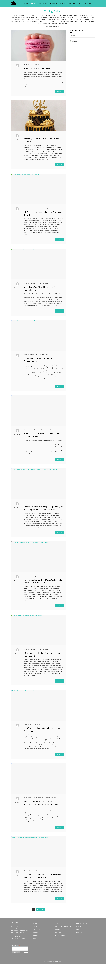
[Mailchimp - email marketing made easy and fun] (26, 952)
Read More (59, 91)
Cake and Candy (44, 134)
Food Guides (34, 134)
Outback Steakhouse (55, 502)
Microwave (47, 797)
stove (55, 797)
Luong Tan (18, 287)
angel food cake (37, 576)
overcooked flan (40, 429)
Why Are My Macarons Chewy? (38, 68)
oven (52, 797)
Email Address (16, 945)
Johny (18, 69)
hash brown (41, 797)
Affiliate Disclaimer (59, 935)
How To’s (33, 3)
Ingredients (54, 3)
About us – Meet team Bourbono (62, 926)
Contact (88, 3)
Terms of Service (58, 932)
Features (72, 3)
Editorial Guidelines (81, 923)
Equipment (63, 3)
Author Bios (57, 929)
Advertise (78, 926)
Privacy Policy (80, 932)
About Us (80, 3)
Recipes (26, 3)
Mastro (48, 502)
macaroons (36, 64)
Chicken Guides (35, 502)
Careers (78, 929)
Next (43, 909)
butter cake (44, 502)
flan (35, 429)
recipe (62, 502)
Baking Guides (27, 64)
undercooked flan (48, 429)
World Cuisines (43, 3)
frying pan (36, 797)
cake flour (36, 870)
